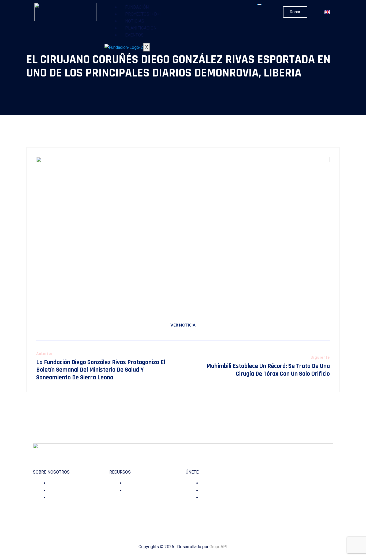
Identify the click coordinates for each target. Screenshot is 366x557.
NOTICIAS (134, 21)
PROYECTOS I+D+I (143, 14)
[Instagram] (286, 517)
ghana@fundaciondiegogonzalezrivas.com (301, 498)
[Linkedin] (301, 517)
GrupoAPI (218, 546)
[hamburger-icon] (259, 4)
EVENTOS (134, 35)
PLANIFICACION (140, 28)
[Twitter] (293, 517)
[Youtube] (308, 517)
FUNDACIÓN (137, 7)
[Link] (316, 517)
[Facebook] (278, 517)
